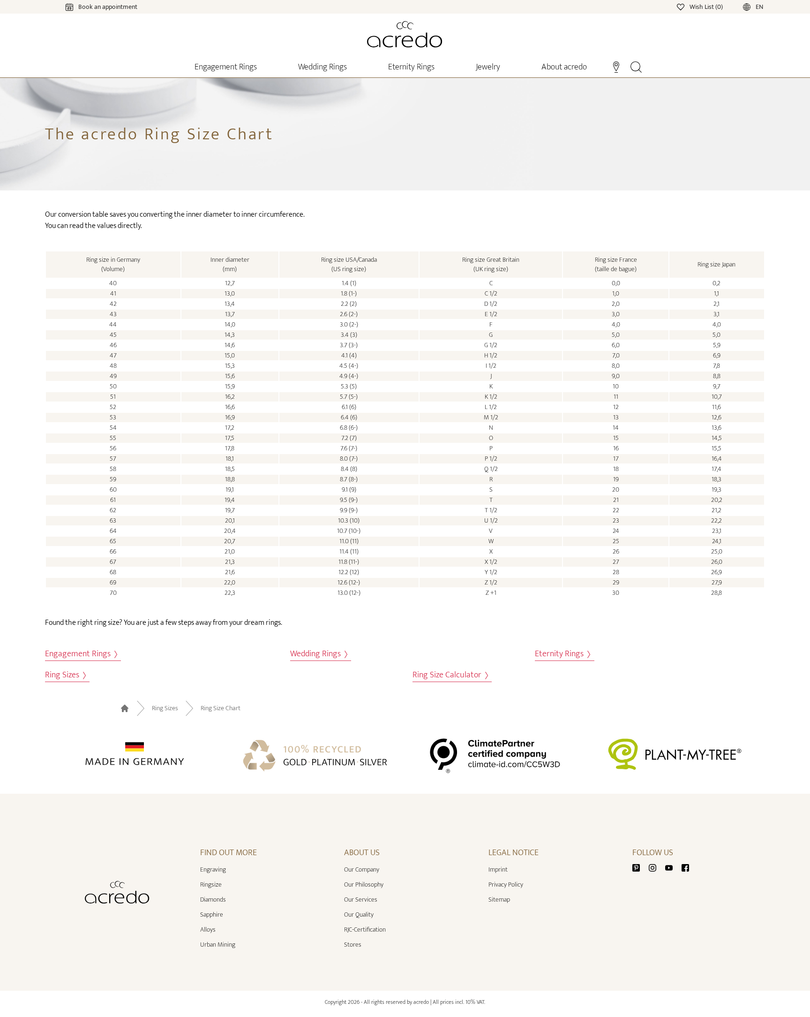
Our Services (360, 899)
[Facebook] (685, 867)
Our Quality (359, 914)
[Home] (404, 34)
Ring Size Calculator (447, 675)
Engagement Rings (78, 654)
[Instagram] (656, 867)
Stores (352, 944)
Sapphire (211, 914)
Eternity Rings (560, 654)
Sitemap (499, 899)
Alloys (208, 929)
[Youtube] (672, 867)
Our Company (361, 869)
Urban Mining (217, 944)
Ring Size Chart (220, 708)
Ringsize (211, 884)
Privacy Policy (505, 884)
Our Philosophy (363, 884)
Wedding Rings (316, 654)
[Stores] (616, 66)
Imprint (498, 869)
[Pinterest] (639, 867)
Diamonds (213, 899)
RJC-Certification (365, 929)
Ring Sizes (63, 675)
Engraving (213, 869)
